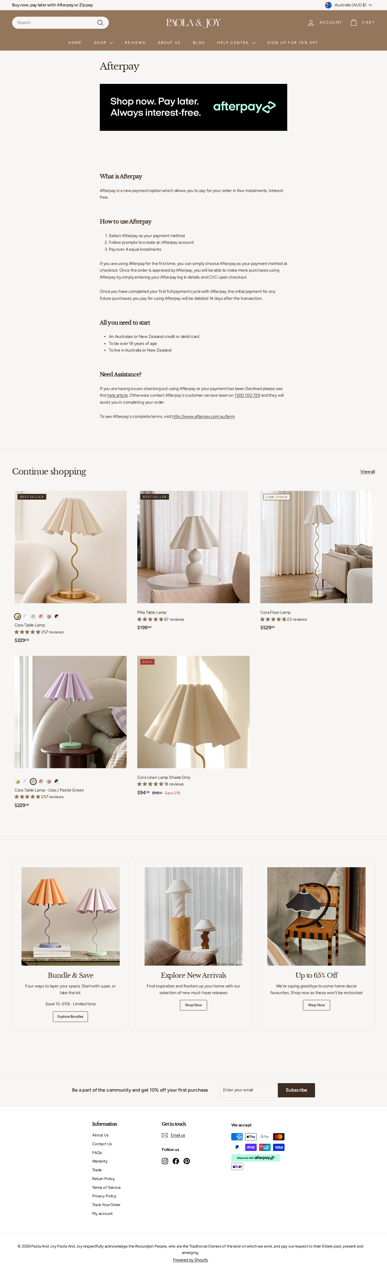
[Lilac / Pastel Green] (33, 616)
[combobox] (60, 23)
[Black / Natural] (57, 616)
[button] (150, 619)
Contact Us (102, 1144)
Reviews (135, 43)
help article (117, 395)
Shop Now (193, 1005)
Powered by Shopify (190, 1260)
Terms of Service (106, 1187)
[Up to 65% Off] (316, 916)
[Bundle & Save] (70, 916)
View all (367, 471)
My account (102, 1213)
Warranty (100, 1161)
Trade (97, 1170)
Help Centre (234, 43)
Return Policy (103, 1178)
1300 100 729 (247, 395)
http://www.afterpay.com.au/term (203, 416)
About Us (169, 43)
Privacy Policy (104, 1196)
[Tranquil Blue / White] (25, 616)
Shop (101, 43)
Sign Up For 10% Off (293, 43)
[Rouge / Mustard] (41, 616)
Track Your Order (106, 1204)
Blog (199, 43)
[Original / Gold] (18, 616)
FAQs (97, 1152)
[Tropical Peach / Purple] (49, 616)
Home (75, 43)
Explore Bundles (70, 1016)
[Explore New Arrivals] (194, 916)
